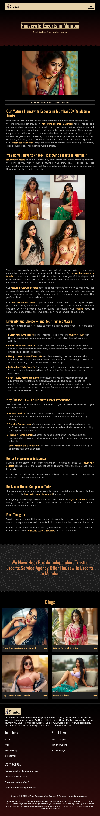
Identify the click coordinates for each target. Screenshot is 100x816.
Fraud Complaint (59, 745)
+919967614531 (20, 776)
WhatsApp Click (25, 782)
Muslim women (76, 334)
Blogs (40, 102)
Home (33, 102)
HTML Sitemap (11, 750)
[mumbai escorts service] (12, 6)
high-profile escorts (79, 499)
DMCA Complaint (59, 739)
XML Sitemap (10, 756)
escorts (79, 308)
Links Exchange (58, 750)
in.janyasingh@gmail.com (24, 787)
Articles (8, 745)
